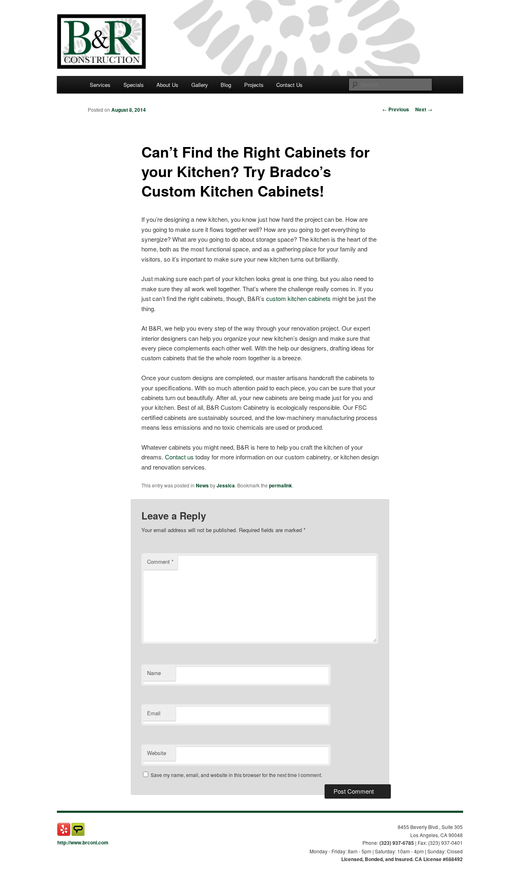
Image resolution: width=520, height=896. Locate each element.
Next (423, 109)
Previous (395, 109)
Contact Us (289, 85)
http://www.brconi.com (82, 842)
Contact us (179, 456)
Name (154, 673)
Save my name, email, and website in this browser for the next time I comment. (236, 774)
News (202, 485)
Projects (254, 85)
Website (156, 753)
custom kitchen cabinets (298, 298)
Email (153, 713)
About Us (167, 85)
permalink (280, 485)
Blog (226, 85)
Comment (160, 561)
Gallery (199, 85)
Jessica (226, 485)
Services (100, 85)
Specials (134, 85)
